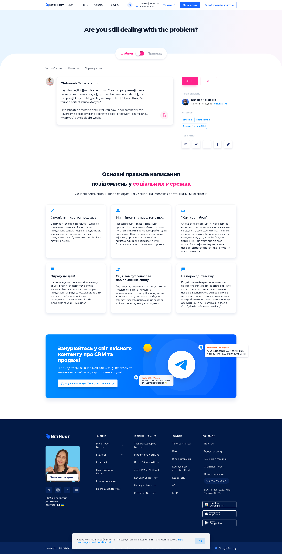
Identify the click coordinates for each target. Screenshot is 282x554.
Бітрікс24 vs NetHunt (146, 462)
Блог (175, 451)
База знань (178, 477)
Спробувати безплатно (219, 5)
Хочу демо (190, 5)
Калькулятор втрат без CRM (181, 468)
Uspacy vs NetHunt (145, 485)
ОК (200, 541)
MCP (175, 493)
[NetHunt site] (58, 436)
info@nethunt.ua (148, 7)
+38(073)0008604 (149, 3)
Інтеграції (101, 462)
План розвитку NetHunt (104, 472)
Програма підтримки (108, 488)
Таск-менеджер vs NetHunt (145, 445)
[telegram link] (49, 490)
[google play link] (219, 523)
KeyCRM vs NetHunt (146, 477)
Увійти (167, 5)
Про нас (209, 443)
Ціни (85, 4)
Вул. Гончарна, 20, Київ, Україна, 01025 (217, 491)
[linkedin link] (67, 490)
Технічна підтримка (215, 459)
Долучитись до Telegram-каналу (87, 383)
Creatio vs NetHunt (145, 493)
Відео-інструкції (181, 459)
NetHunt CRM (219, 103)
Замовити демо (62, 477)
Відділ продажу (213, 451)
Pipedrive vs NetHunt (146, 454)
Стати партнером (214, 466)
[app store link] (219, 513)
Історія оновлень (106, 481)
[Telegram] (130, 5)
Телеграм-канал (181, 443)
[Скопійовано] (164, 115)
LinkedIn (73, 68)
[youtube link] (76, 490)
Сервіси (98, 4)
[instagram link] (58, 490)
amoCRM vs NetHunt (146, 470)
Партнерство (93, 68)
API (174, 485)
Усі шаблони (54, 68)
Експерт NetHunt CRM (194, 126)
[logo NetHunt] (55, 5)
